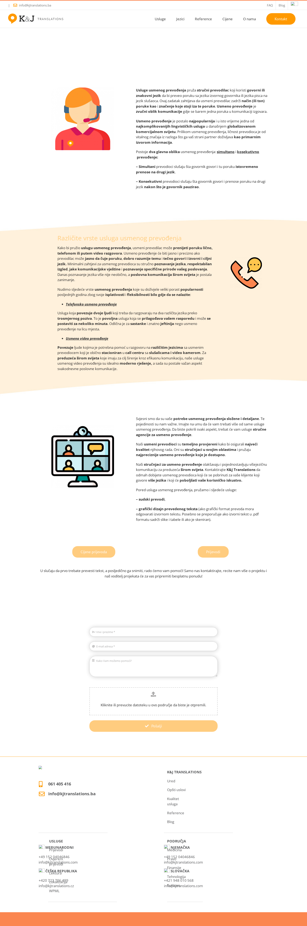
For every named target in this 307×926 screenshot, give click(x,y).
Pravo (171, 858)
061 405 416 (59, 784)
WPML (54, 890)
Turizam (173, 885)
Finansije (174, 867)
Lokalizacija (58, 881)
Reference (175, 813)
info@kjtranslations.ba (35, 5)
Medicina (174, 849)
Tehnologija (176, 876)
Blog (170, 821)
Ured (171, 781)
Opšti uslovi (176, 789)
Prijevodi (56, 849)
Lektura (55, 873)
